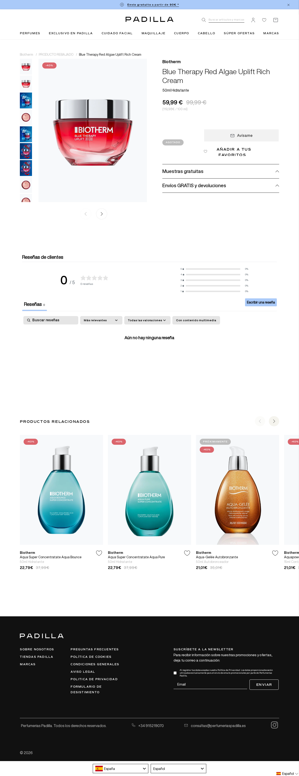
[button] (101, 214)
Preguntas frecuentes (95, 649)
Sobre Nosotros (37, 649)
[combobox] (120, 768)
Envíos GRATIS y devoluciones (194, 185)
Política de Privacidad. (228, 670)
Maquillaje (153, 33)
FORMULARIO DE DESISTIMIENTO (86, 689)
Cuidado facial (117, 33)
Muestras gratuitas (182, 171)
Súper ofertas (239, 33)
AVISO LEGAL (83, 671)
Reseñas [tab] (34, 304)
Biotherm (27, 54)
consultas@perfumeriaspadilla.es (218, 725)
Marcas (271, 33)
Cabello (206, 33)
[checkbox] (196, 320)
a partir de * (153, 5)
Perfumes (30, 33)
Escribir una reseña (261, 302)
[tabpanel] (149, 352)
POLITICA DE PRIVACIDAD (94, 679)
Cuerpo (181, 33)
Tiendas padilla (36, 657)
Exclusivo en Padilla (71, 33)
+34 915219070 (151, 725)
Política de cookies (91, 657)
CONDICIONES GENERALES (95, 664)
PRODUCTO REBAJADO (56, 54)
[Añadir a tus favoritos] (99, 553)
